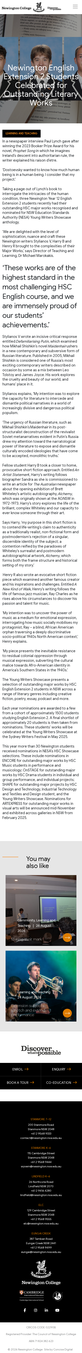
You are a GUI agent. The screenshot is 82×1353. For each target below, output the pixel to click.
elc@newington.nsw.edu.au (41, 1223)
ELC (41, 1205)
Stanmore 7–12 (41, 1119)
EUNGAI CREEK (41, 1233)
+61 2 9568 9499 (41, 1247)
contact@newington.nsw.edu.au (41, 1138)
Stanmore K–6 (41, 1148)
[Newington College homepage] (31, 7)
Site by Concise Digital (58, 1349)
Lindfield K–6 (41, 1176)
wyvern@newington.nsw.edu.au (41, 1166)
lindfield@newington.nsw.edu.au (41, 1195)
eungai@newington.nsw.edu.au (41, 1252)
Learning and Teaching (21, 133)
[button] (75, 7)
